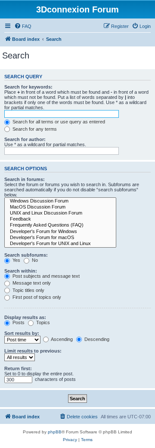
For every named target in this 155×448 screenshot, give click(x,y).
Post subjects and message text (45, 276)
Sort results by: (21, 333)
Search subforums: (26, 255)
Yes (15, 260)
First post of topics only (36, 297)
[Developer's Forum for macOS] (60, 238)
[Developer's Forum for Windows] (60, 232)
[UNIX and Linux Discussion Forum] (60, 213)
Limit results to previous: (33, 350)
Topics (42, 322)
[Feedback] (60, 219)
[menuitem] (22, 26)
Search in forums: (24, 179)
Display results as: (25, 317)
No (34, 260)
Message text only (31, 282)
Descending (96, 339)
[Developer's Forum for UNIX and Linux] (60, 244)
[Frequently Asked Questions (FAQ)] (60, 225)
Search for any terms (34, 129)
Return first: (18, 368)
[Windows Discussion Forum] (60, 201)
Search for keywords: (28, 86)
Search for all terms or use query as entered (58, 121)
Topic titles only (27, 290)
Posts (18, 322)
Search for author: (25, 139)
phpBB (55, 432)
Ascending (61, 339)
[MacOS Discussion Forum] (60, 207)
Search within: (20, 270)
